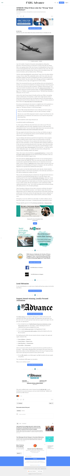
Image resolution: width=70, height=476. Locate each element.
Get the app (40, 471)
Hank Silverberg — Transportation (25, 343)
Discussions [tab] (24, 423)
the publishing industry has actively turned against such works (29, 129)
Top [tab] (17, 423)
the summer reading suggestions (23, 154)
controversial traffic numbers (30, 331)
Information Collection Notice (34, 462)
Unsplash (40, 61)
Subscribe (61, 2)
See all (18, 453)
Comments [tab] (19, 410)
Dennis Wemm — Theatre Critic (25, 341)
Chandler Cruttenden (34, 61)
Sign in (66, 2)
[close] (45, 444)
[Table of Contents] (1, 238)
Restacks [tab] (23, 410)
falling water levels (29, 329)
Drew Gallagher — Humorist (24, 339)
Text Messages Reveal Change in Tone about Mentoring (30, 437)
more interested (31, 147)
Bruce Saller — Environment (24, 345)
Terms (39, 468)
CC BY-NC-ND (42, 389)
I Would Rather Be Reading (38, 178)
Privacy (36, 468)
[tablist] (20, 411)
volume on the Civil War (45, 88)
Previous (20, 403)
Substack (29, 473)
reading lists (31, 163)
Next (50, 403)
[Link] (15, 218)
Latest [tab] (20, 423)
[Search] (55, 3)
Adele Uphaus (23, 440)
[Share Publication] (57, 3)
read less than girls (30, 158)
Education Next (48, 203)
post (19, 203)
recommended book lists (39, 153)
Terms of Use (40, 461)
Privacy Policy (43, 462)
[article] (35, 430)
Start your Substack (32, 471)
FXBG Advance (21, 317)
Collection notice (43, 468)
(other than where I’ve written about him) (33, 101)
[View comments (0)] (21, 16)
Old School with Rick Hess (38, 203)
